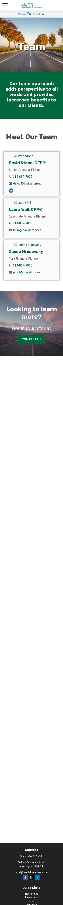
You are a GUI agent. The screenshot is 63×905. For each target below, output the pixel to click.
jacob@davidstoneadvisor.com (28, 272)
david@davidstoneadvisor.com (28, 183)
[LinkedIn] (11, 190)
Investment (31, 897)
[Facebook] (25, 877)
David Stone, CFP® (27, 162)
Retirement (31, 893)
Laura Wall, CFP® (25, 209)
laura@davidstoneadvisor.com (28, 230)
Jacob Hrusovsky (26, 251)
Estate (31, 901)
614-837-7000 (22, 176)
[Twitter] (31, 877)
